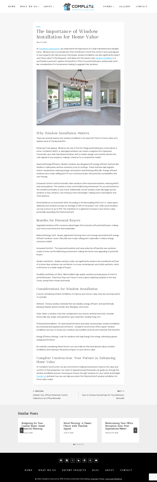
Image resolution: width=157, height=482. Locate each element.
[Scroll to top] (151, 473)
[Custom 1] (78, 460)
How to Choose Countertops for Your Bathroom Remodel (103, 394)
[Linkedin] (84, 460)
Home (12, 6)
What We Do (47, 470)
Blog (38, 27)
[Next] (135, 430)
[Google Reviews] (90, 460)
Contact (142, 6)
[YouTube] (96, 460)
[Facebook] (61, 460)
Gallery (125, 6)
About (109, 470)
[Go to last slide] (21, 430)
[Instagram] (67, 460)
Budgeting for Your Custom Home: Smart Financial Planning (33, 426)
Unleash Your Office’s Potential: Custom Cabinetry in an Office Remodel (50, 394)
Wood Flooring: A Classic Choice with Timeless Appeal (78, 426)
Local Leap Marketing (113, 479)
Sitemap (94, 479)
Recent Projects (74, 470)
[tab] (73, 444)
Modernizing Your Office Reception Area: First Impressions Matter (119, 426)
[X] (73, 460)
